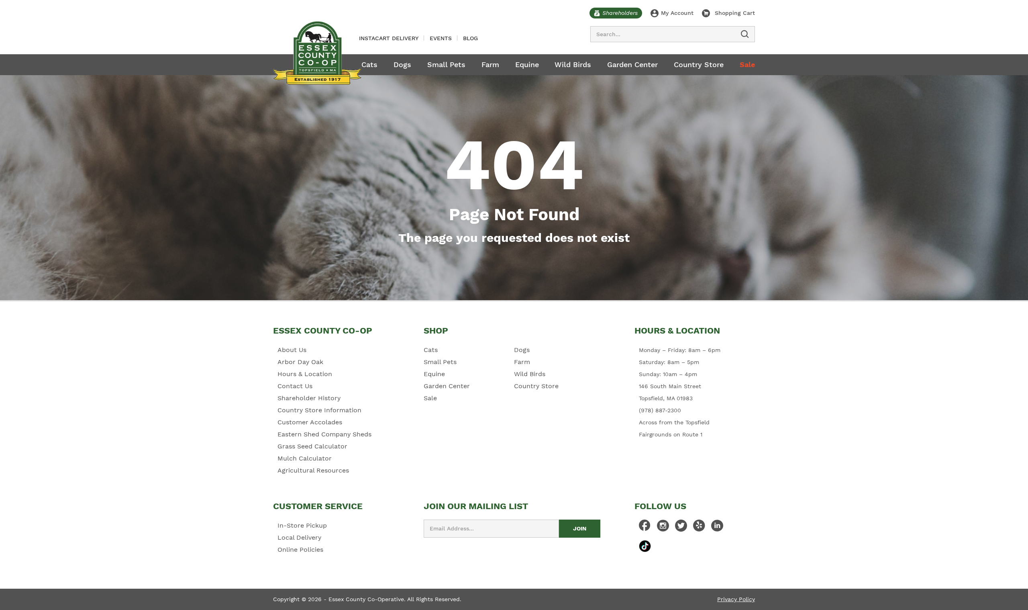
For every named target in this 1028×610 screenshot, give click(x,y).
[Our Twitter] (681, 528)
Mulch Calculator (304, 458)
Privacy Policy (736, 599)
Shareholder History (309, 398)
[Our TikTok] (645, 546)
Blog (470, 38)
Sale (747, 64)
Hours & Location (304, 374)
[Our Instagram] (663, 528)
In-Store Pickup (302, 525)
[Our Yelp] (699, 528)
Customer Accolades (309, 422)
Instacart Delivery (388, 38)
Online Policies (300, 549)
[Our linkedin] (717, 528)
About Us (291, 350)
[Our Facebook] (645, 528)
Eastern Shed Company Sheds (324, 434)
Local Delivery (299, 537)
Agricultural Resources (313, 470)
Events (441, 38)
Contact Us (294, 386)
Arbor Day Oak (300, 362)
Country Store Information (319, 410)
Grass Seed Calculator (312, 446)
